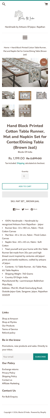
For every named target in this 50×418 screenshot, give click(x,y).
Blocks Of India (24, 412)
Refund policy (8, 332)
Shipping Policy (9, 376)
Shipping (20, 163)
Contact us (7, 380)
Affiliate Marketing (10, 383)
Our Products (8, 325)
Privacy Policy (8, 372)
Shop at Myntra (9, 322)
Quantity (25, 171)
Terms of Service (10, 329)
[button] (25, 194)
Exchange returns (10, 369)
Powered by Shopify (38, 412)
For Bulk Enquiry (10, 396)
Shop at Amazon (10, 318)
